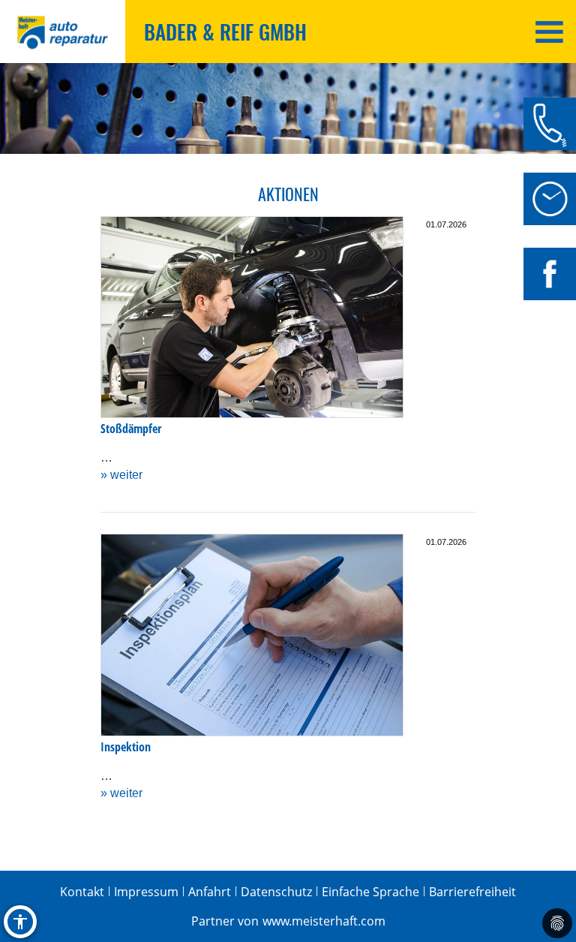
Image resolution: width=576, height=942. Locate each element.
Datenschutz (276, 891)
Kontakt (82, 891)
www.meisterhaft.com (324, 920)
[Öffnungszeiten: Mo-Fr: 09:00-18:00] (550, 199)
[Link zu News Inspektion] (252, 635)
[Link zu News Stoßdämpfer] (252, 317)
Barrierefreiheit (472, 891)
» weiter (121, 474)
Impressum (146, 891)
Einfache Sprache (370, 891)
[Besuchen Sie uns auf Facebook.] (550, 274)
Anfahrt (209, 891)
